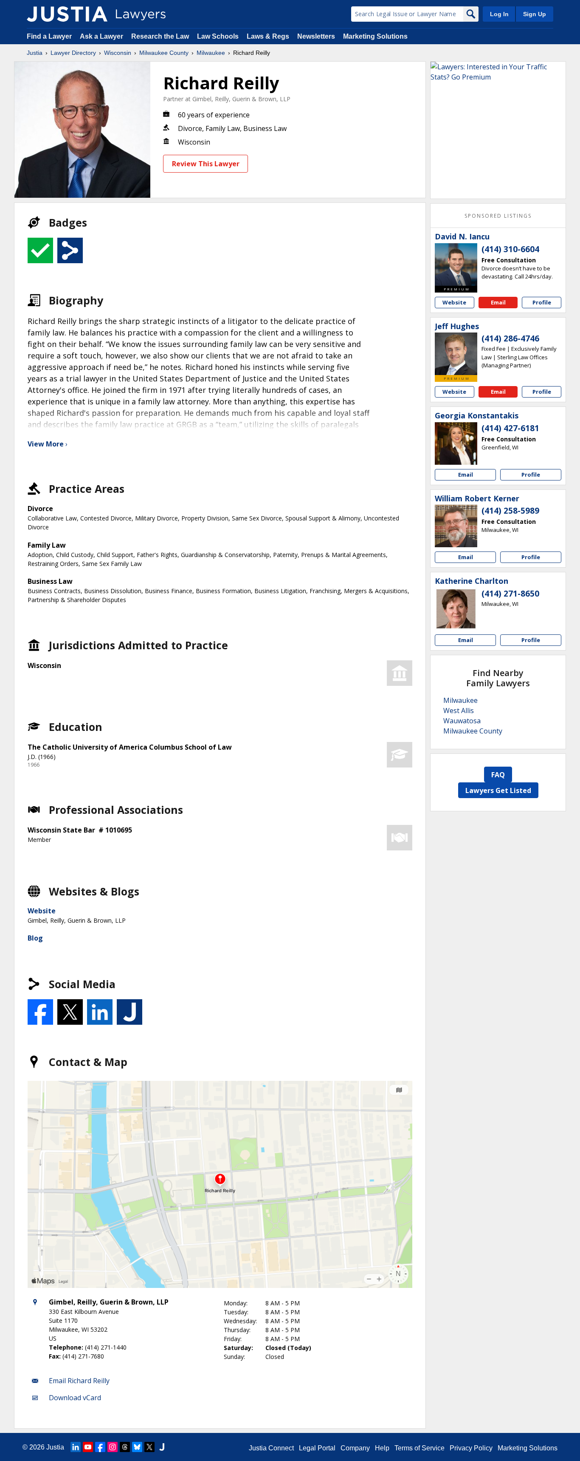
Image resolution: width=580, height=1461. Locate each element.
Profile (541, 302)
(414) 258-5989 (510, 510)
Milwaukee (211, 52)
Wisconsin (117, 52)
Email (498, 302)
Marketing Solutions (375, 36)
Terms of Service (419, 1448)
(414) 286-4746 (510, 338)
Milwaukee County (164, 52)
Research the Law (160, 36)
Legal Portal (317, 1448)
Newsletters (316, 36)
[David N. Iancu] (456, 264)
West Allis (458, 710)
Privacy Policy (471, 1448)
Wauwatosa (462, 720)
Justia (34, 52)
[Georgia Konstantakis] (456, 443)
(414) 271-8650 (510, 593)
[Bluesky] (137, 1447)
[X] (149, 1447)
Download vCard (75, 1397)
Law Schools (218, 36)
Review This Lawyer (205, 163)
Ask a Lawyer (102, 36)
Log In (499, 14)
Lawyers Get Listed (498, 790)
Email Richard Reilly (79, 1380)
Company (355, 1448)
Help (382, 1448)
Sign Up (534, 14)
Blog (35, 938)
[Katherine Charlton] (456, 609)
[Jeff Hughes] (456, 354)
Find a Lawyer (49, 36)
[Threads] (125, 1447)
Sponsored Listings (498, 215)
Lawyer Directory (73, 52)
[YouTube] (88, 1447)
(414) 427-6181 (510, 428)
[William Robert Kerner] (456, 526)
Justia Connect (271, 1448)
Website (42, 910)
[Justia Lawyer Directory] (67, 14)
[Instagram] (112, 1447)
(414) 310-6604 (510, 249)
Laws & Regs (268, 36)
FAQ (498, 774)
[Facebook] (100, 1447)
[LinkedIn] (75, 1447)
